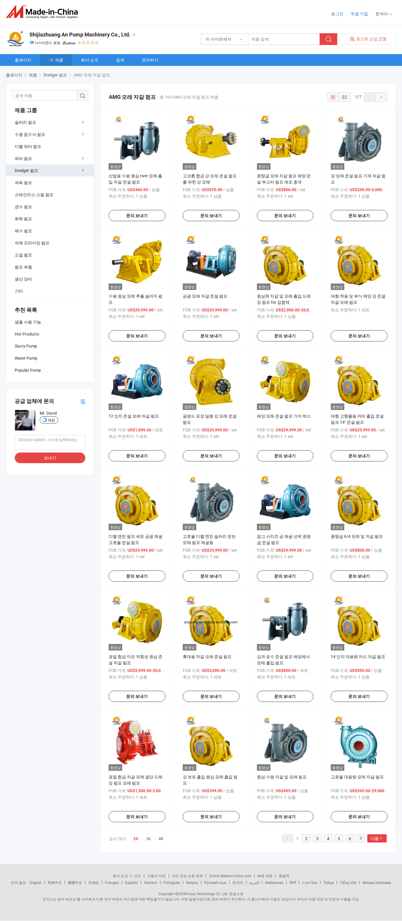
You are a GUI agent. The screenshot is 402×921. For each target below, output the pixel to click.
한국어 (237, 882)
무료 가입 (359, 13)
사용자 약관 (156, 875)
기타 (19, 291)
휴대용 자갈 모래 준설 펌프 (207, 656)
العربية (254, 882)
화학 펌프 (23, 218)
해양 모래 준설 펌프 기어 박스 (284, 416)
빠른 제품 (265, 875)
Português (171, 882)
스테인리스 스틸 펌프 (34, 194)
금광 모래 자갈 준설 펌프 (205, 296)
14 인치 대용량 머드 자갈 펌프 (358, 656)
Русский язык (215, 882)
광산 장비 (23, 279)
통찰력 (284, 875)
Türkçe (328, 882)
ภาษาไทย (309, 882)
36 (148, 838)
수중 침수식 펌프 (30, 134)
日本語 (93, 882)
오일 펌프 (23, 255)
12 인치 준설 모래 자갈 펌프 (134, 416)
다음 (375, 838)
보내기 (50, 457)
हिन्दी (293, 882)
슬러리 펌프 (25, 122)
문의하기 (150, 60)
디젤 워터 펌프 (28, 146)
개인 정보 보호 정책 (187, 875)
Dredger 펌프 (26, 170)
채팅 (51, 420)
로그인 (337, 13)
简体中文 (55, 882)
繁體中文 (75, 882)
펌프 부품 (23, 267)
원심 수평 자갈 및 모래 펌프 (282, 777)
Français (112, 882)
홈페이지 (23, 60)
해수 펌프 (23, 230)
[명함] (83, 401)
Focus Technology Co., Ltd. (207, 893)
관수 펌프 (23, 206)
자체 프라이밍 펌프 (32, 243)
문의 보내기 (137, 215)
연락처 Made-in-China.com (230, 875)
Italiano (192, 882)
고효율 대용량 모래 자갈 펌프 (357, 777)
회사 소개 (89, 60)
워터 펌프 (23, 158)
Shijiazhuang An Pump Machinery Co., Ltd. (79, 34)
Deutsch (150, 882)
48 (161, 838)
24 (135, 838)
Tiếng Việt (348, 882)
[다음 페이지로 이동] (381, 97)
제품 (59, 60)
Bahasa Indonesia (377, 882)
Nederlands (274, 882)
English (35, 882)
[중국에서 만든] (44, 12)
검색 (120, 60)
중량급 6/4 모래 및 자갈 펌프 (357, 536)
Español (131, 882)
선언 (137, 875)
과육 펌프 (23, 182)
